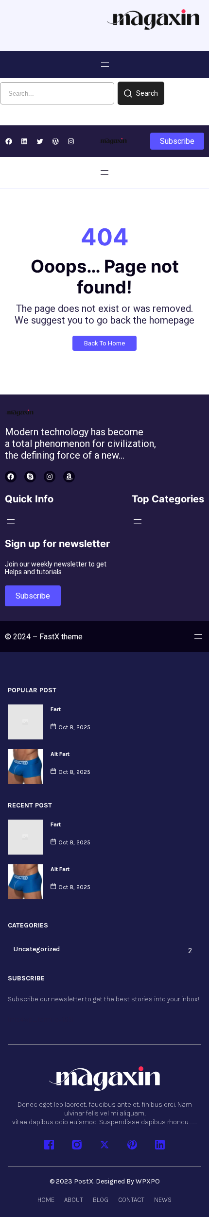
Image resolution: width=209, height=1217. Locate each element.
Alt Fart (60, 754)
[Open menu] (105, 64)
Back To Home (104, 343)
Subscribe (177, 141)
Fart (56, 709)
